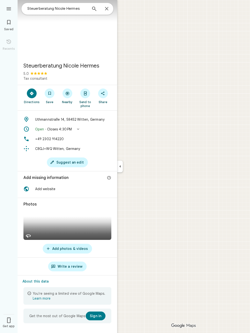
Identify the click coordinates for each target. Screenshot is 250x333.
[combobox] (57, 8)
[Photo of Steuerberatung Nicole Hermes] (67, 29)
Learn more (42, 298)
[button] (67, 129)
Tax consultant (35, 78)
